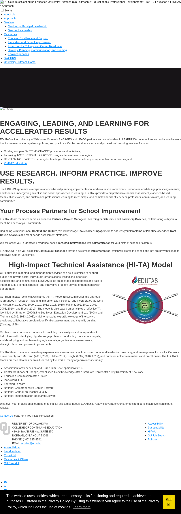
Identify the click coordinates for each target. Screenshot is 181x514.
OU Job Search (157, 435)
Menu (8, 10)
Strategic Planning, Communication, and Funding (37, 50)
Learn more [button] (81, 507)
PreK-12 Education (15, 163)
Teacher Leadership (20, 30)
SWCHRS (10, 58)
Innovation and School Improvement (29, 42)
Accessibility (155, 423)
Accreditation (12, 447)
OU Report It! (11, 463)
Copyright (10, 455)
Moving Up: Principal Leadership (27, 26)
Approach (10, 18)
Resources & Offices (16, 459)
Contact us (6, 415)
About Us (9, 14)
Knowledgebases (18, 54)
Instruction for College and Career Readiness (35, 46)
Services (9, 22)
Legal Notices (12, 451)
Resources (10, 34)
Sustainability (156, 427)
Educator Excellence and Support (28, 38)
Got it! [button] (169, 501)
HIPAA (152, 431)
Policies (152, 439)
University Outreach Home (20, 62)
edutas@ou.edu (31, 443)
